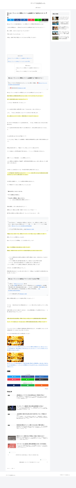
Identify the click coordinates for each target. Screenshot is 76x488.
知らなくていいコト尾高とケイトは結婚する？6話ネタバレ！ (20, 58)
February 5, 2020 (23, 293)
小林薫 (15, 285)
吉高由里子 (39, 285)
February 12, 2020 (22, 88)
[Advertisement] (27, 47)
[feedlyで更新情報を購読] (27, 385)
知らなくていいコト (43, 83)
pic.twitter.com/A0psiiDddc (26, 225)
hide (21, 55)
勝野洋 (43, 287)
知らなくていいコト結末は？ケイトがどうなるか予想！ (19, 61)
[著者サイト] (14, 385)
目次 (26, 65)
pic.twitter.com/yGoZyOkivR (14, 84)
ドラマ (9, 371)
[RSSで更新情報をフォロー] (41, 385)
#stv (39, 288)
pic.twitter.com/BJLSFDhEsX (14, 290)
